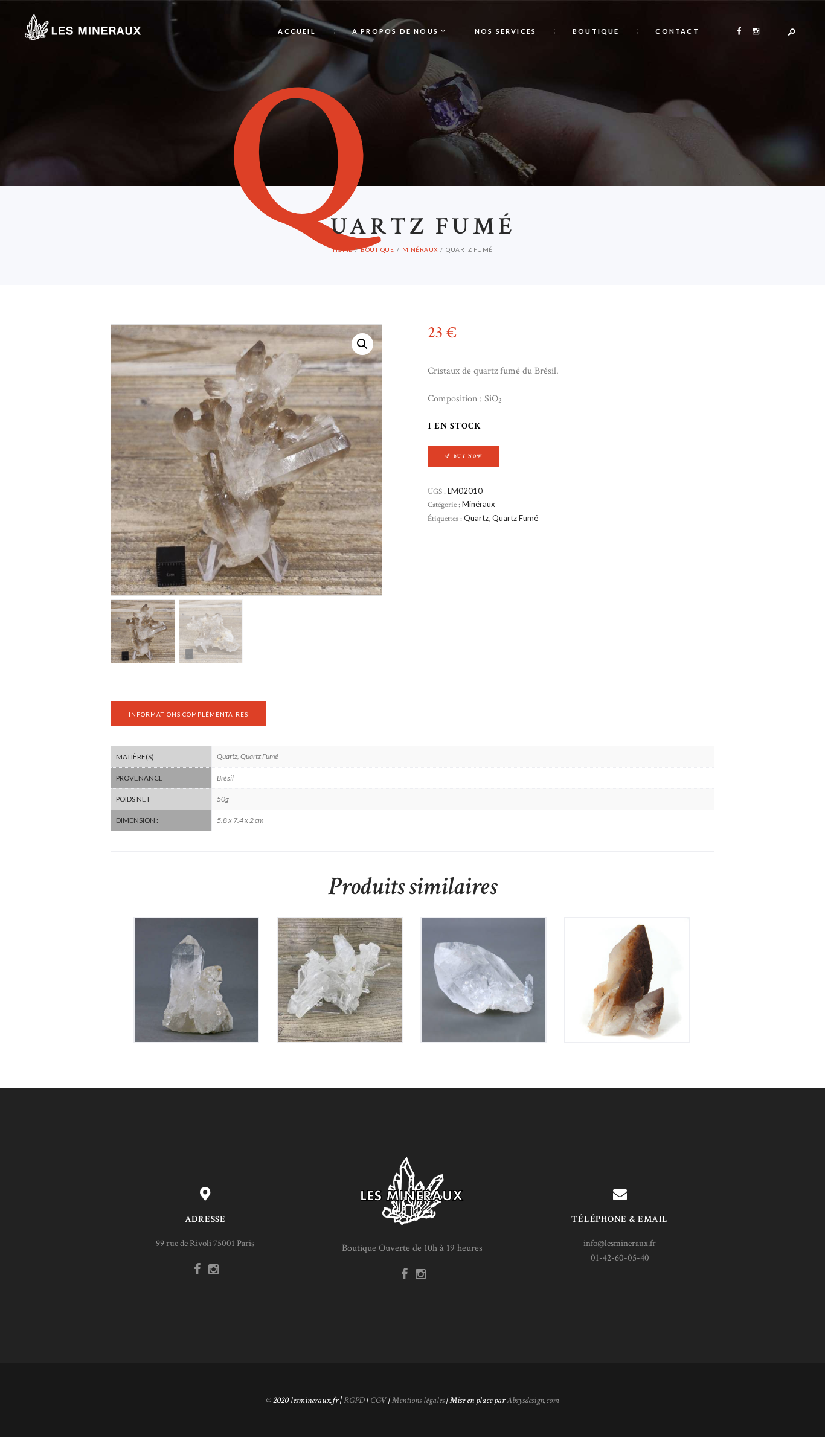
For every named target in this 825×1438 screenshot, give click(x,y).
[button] (362, 344)
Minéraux (420, 249)
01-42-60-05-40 (620, 1258)
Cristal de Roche (196, 955)
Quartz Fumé (515, 518)
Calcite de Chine (626, 955)
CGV (378, 1400)
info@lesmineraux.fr (619, 1243)
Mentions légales (418, 1400)
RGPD (354, 1400)
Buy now (468, 456)
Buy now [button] (201, 1001)
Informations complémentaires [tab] (188, 714)
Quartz (476, 518)
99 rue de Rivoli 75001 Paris (205, 1243)
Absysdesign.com (533, 1400)
